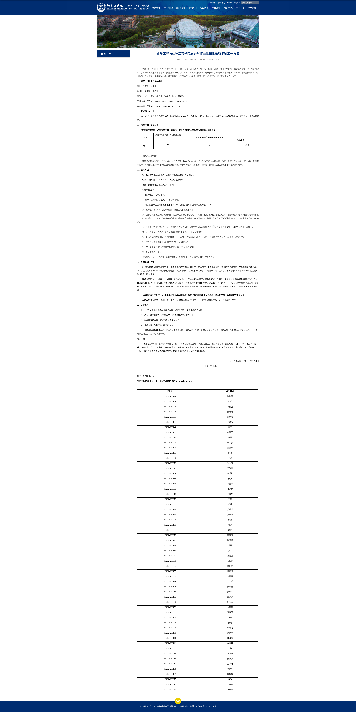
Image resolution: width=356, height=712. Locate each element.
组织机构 (180, 8)
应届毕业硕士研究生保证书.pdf (228, 227)
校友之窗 (252, 8)
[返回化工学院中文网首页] (123, 7)
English (237, 3)
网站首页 (156, 8)
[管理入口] (193, 706)
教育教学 (216, 8)
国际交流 (228, 8)
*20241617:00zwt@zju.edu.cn (164, 381)
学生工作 (240, 8)
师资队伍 (204, 8)
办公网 (229, 3)
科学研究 (192, 8)
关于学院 (168, 8)
